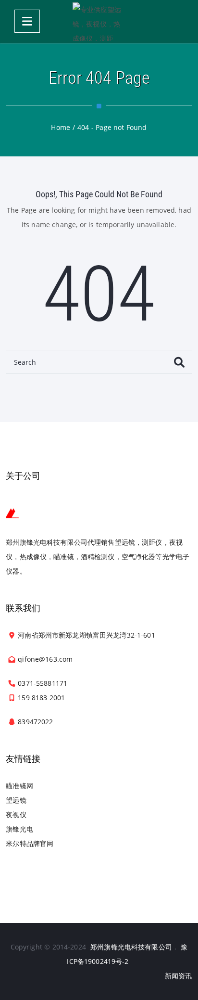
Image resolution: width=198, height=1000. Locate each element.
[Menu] (27, 21)
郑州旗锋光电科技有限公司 (131, 946)
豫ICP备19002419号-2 (127, 954)
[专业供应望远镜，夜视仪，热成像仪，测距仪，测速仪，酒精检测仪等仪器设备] (99, 21)
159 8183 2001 (41, 697)
